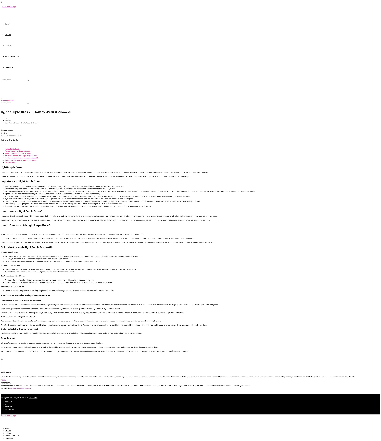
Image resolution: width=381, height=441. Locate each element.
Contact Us (9, 409)
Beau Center (6, 372)
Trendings (9, 67)
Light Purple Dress (12, 149)
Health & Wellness (12, 56)
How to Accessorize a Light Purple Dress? (21, 160)
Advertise (8, 407)
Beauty (7, 24)
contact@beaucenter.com (20, 388)
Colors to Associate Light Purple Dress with (22, 158)
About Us (8, 402)
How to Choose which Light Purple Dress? (21, 156)
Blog (6, 404)
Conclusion (10, 163)
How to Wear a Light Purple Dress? (18, 153)
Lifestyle (8, 46)
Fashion (8, 35)
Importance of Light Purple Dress (18, 151)
